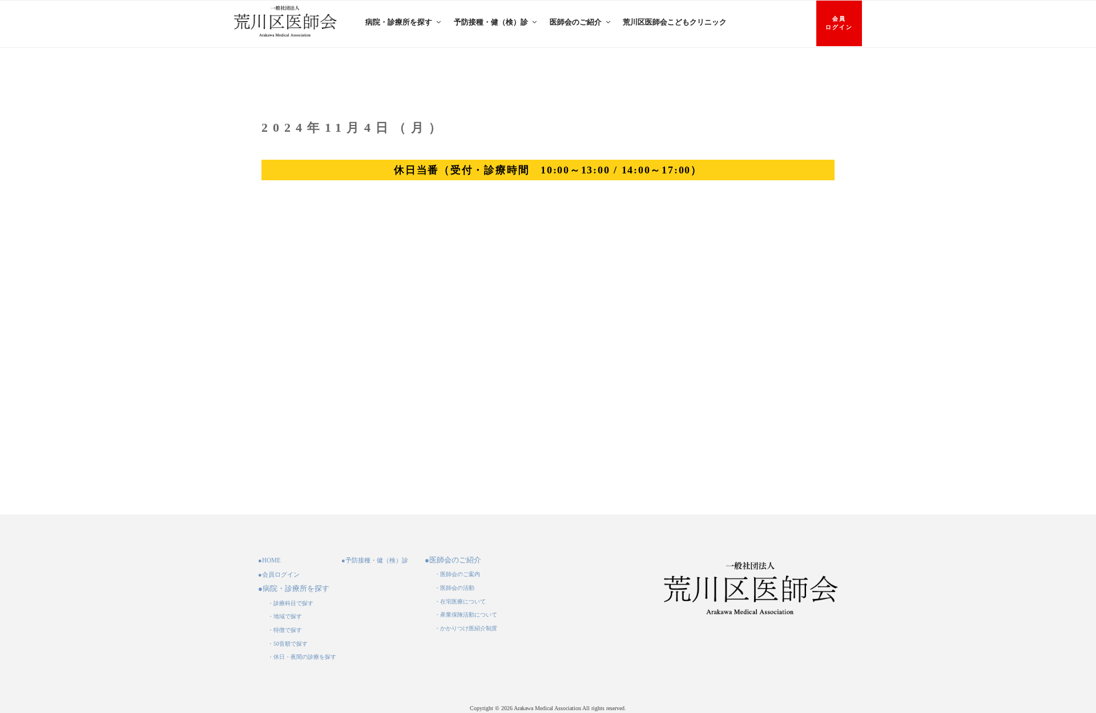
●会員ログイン (279, 574)
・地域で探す (285, 616)
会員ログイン (839, 22)
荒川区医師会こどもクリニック (675, 22)
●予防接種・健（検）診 (374, 560)
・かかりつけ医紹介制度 (465, 628)
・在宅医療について (460, 601)
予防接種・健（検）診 (491, 22)
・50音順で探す (288, 644)
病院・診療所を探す (398, 22)
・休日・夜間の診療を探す (302, 657)
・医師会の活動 (454, 588)
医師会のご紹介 (576, 22)
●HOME (269, 560)
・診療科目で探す (290, 603)
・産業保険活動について (465, 614)
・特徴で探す (285, 630)
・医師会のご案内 (457, 574)
